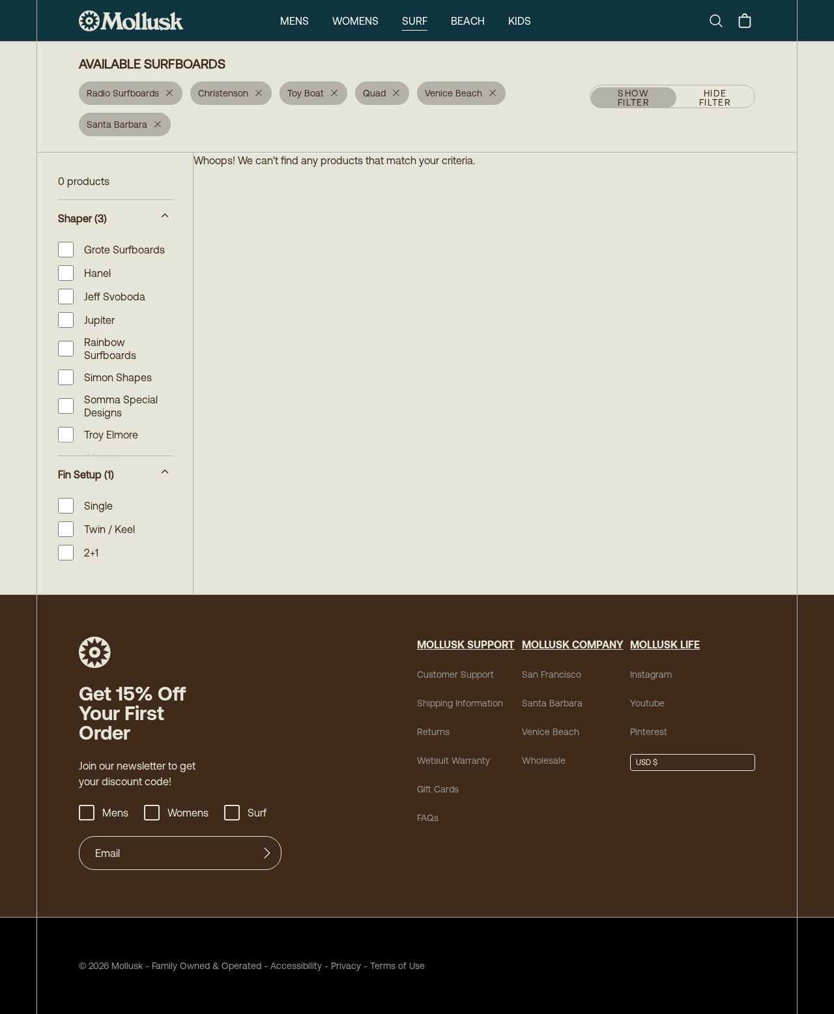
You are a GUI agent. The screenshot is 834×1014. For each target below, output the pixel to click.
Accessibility (291, 966)
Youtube (647, 703)
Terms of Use (397, 966)
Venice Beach (550, 732)
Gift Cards (438, 789)
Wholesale (544, 760)
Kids (519, 21)
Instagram (651, 674)
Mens (294, 21)
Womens (355, 21)
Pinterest (648, 732)
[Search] (721, 21)
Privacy (346, 966)
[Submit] (267, 853)
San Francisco (551, 674)
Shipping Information (460, 703)
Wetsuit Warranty (453, 760)
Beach (468, 21)
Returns (433, 732)
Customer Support (455, 674)
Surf (414, 21)
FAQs (428, 818)
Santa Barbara (552, 703)
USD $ (646, 762)
